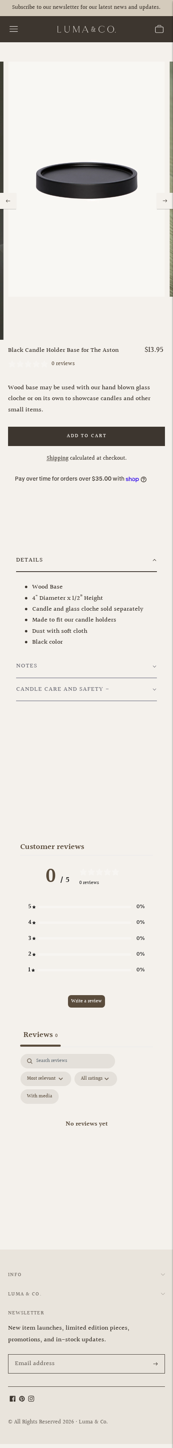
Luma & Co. (93, 1422)
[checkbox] (40, 1096)
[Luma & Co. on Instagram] (31, 1400)
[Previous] (8, 201)
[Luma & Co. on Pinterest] (22, 1400)
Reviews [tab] (40, 1035)
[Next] (165, 201)
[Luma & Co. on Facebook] (13, 1400)
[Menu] (13, 29)
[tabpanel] (86, 1133)
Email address (33, 1355)
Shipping (57, 458)
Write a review (86, 1001)
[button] (86, 560)
